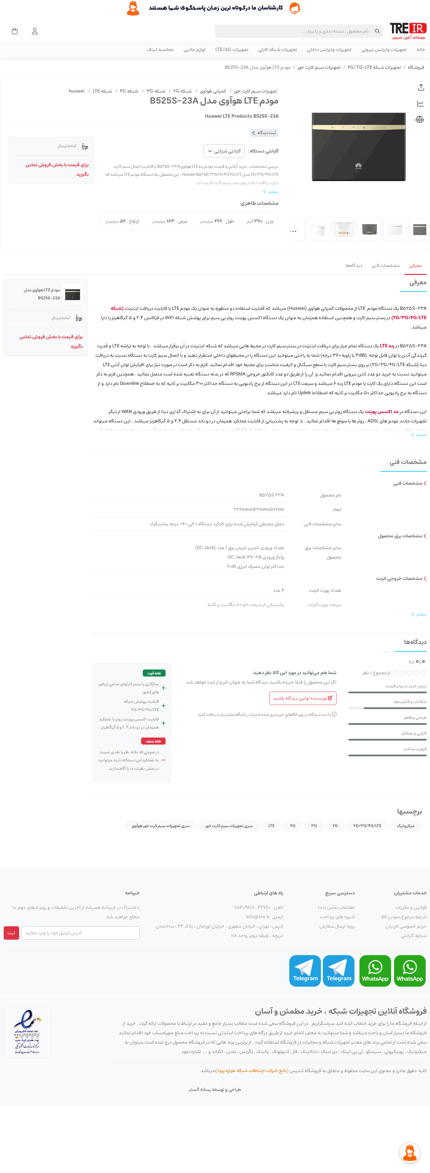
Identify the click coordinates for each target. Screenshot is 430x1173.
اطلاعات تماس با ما (336, 907)
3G (314, 825)
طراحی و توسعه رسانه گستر (215, 1090)
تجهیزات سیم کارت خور (319, 67)
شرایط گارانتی (414, 936)
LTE (271, 825)
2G (335, 825)
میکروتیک (406, 825)
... (293, 229)
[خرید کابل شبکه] (215, 8)
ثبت (11, 933)
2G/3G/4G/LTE (367, 825)
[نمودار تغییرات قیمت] (421, 103)
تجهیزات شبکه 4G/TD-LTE (374, 67)
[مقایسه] (421, 119)
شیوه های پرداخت (337, 917)
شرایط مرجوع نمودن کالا (404, 917)
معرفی (415, 265)
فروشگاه (416, 67)
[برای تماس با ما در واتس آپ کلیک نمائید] (410, 971)
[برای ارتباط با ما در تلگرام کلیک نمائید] (338, 971)
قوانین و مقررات (411, 907)
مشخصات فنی (386, 265)
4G (292, 825)
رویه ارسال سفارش (337, 926)
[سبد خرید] (13, 31)
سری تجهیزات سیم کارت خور (229, 825)
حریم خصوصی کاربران (406, 926)
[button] (421, 87)
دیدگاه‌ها (354, 265)
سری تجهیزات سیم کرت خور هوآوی (160, 825)
